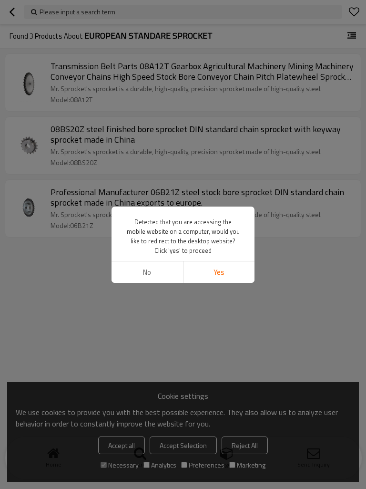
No (147, 272)
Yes (219, 272)
